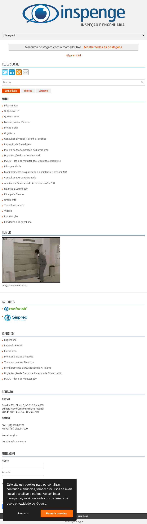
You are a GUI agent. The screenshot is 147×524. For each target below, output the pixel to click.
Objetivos (9, 133)
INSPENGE (83, 516)
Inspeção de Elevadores (17, 144)
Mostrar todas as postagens (103, 47)
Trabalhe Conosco (14, 205)
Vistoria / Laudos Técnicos (19, 362)
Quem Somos (11, 116)
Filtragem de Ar (12, 166)
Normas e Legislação (16, 188)
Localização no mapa (14, 441)
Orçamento (10, 199)
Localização (11, 216)
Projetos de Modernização (18, 356)
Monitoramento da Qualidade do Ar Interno (27, 367)
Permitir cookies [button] (56, 513)
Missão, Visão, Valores (16, 122)
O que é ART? (11, 110)
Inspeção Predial (13, 345)
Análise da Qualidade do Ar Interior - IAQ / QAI (29, 183)
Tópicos (28, 91)
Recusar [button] (23, 513)
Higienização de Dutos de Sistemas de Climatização (33, 373)
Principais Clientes (14, 194)
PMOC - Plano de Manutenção (20, 378)
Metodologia (11, 127)
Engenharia (10, 339)
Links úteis (11, 91)
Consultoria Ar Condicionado (20, 177)
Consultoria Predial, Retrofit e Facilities (25, 138)
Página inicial (73, 55)
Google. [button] (41, 503)
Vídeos (8, 210)
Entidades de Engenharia (18, 222)
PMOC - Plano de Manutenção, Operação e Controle (32, 160)
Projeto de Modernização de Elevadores (26, 149)
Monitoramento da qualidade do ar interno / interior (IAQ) (35, 172)
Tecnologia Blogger (74, 521)
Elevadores (10, 351)
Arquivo (43, 91)
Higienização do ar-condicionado (22, 155)
